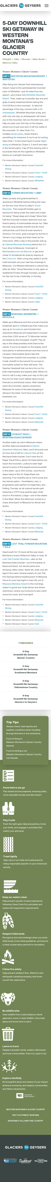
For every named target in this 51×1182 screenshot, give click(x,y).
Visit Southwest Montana (25, 1115)
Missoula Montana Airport (15, 583)
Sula (37, 623)
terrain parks (17, 133)
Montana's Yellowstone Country (25, 1120)
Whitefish (39, 180)
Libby (37, 301)
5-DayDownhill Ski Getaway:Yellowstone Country (25, 684)
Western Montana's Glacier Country (25, 1109)
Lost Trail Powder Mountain (15, 559)
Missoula (39, 421)
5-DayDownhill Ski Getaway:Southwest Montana (25, 669)
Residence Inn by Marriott (18, 251)
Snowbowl (18, 329)
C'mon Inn (11, 258)
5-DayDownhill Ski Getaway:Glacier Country (25, 654)
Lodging (39, 176)
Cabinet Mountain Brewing (18, 244)
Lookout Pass (29, 452)
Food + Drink (41, 172)
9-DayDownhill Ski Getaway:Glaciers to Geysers (25, 699)
